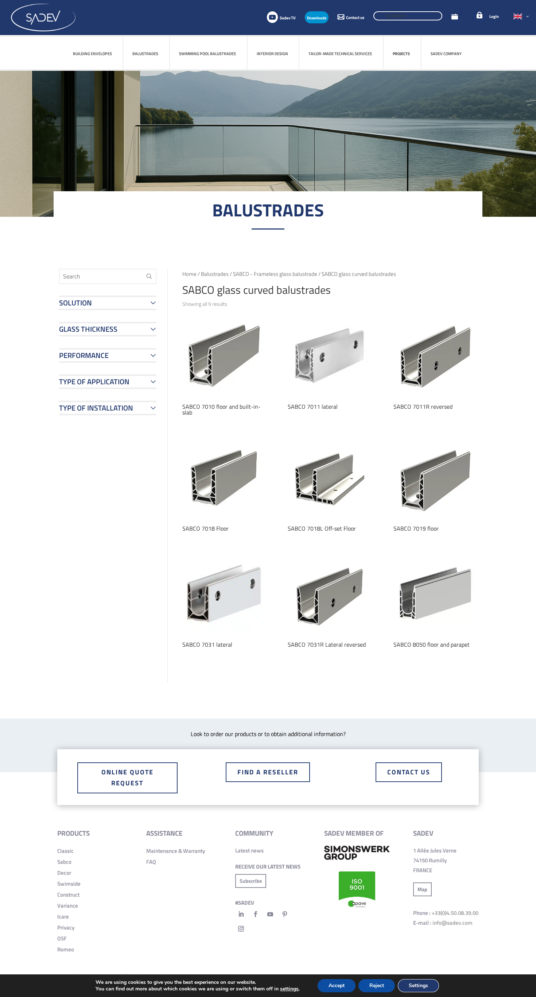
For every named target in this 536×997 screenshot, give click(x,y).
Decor (64, 873)
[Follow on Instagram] (241, 929)
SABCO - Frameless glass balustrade (275, 274)
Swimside (69, 883)
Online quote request (127, 777)
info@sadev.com (452, 923)
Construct (68, 894)
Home (189, 274)
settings (289, 989)
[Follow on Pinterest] (285, 914)
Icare (63, 916)
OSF (62, 938)
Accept (337, 985)
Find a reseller (267, 772)
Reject (376, 985)
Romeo (65, 949)
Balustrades (215, 274)
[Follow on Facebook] (255, 914)
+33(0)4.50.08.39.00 (455, 913)
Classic (65, 851)
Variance (67, 905)
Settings (418, 985)
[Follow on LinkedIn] (241, 914)
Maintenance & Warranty (175, 851)
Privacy (65, 927)
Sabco (64, 862)
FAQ (151, 862)
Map (422, 889)
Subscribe (251, 881)
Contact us (408, 772)
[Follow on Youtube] (270, 914)
